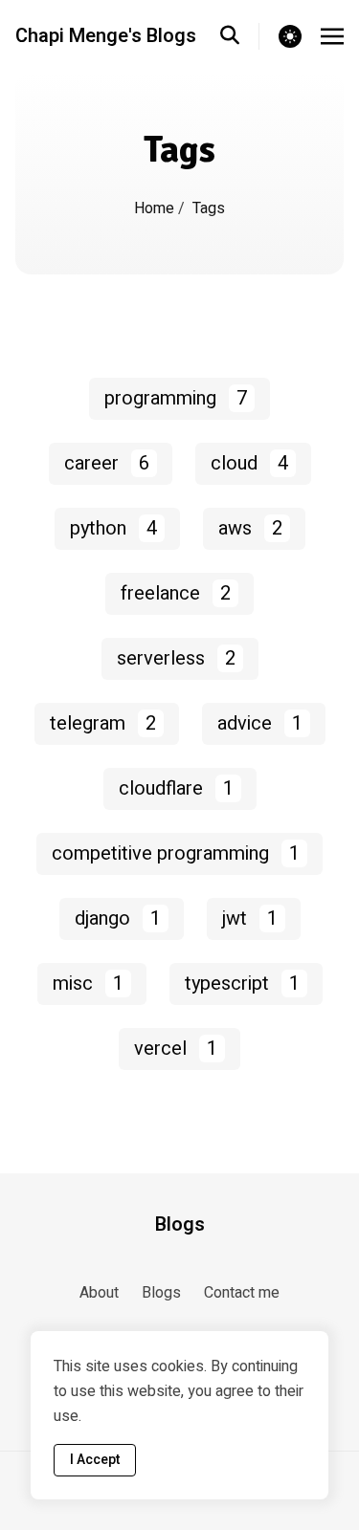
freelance (176, 593)
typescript (242, 983)
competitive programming (176, 853)
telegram (103, 723)
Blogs (180, 1225)
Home (154, 208)
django (118, 918)
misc (88, 983)
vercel (175, 1048)
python (113, 528)
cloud (249, 463)
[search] (239, 36)
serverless (176, 658)
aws (250, 528)
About (99, 1292)
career (106, 463)
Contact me (242, 1292)
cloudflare (176, 788)
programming (175, 398)
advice (260, 723)
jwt (250, 918)
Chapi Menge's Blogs (105, 36)
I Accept (95, 1460)
